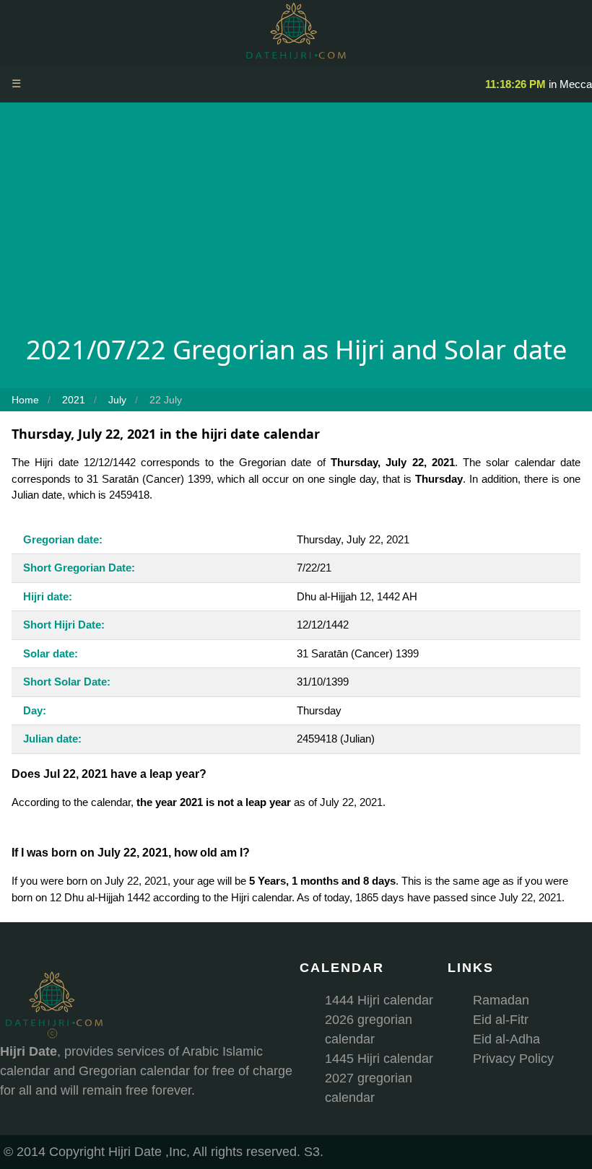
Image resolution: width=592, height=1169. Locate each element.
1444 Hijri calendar (379, 1000)
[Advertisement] (296, 222)
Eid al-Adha (506, 1039)
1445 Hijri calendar (379, 1058)
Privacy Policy (513, 1058)
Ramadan (501, 1000)
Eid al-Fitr (500, 1019)
